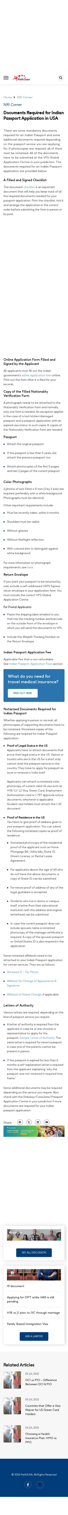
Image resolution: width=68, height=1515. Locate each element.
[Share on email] (47, 1122)
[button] (34, 1252)
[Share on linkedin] (38, 1122)
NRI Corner (12, 105)
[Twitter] (40, 1484)
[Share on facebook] (20, 1122)
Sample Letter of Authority (37, 1037)
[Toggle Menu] (6, 77)
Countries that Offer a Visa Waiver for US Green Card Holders (42, 1410)
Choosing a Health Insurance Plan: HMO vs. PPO (41, 1438)
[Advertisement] (34, 35)
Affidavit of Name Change (24, 994)
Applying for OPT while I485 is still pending (30, 1299)
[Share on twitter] (29, 1122)
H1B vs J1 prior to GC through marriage (33, 1312)
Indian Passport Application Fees (30, 663)
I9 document (15, 1286)
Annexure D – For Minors (23, 972)
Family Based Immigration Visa (27, 1324)
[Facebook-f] (27, 1484)
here (30, 567)
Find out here (22, 693)
